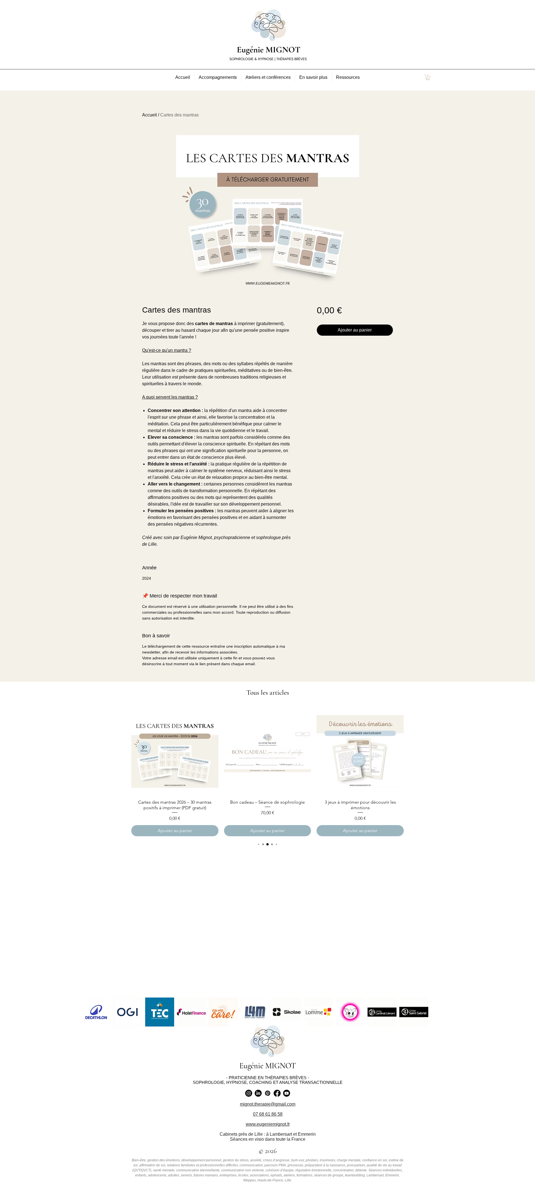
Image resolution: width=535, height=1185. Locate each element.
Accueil (149, 115)
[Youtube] (286, 1093)
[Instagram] (248, 1093)
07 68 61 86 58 (268, 1114)
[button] (217, 77)
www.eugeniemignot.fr (268, 1124)
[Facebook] (277, 1093)
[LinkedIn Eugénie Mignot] (258, 1093)
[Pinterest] (267, 1093)
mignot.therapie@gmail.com (267, 1104)
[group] (267, 772)
